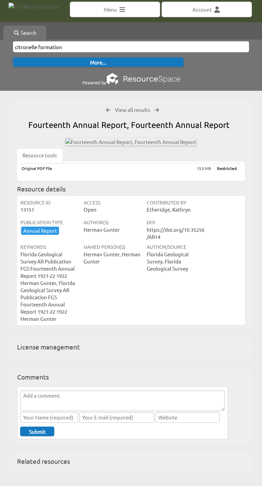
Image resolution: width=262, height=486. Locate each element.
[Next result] (156, 110)
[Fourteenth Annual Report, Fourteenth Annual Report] (131, 141)
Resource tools (40, 155)
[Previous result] (108, 110)
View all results (132, 109)
